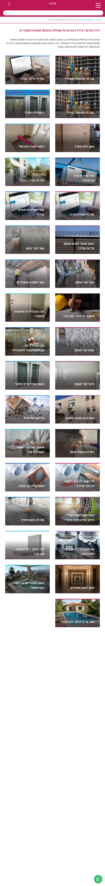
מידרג (52, 3)
